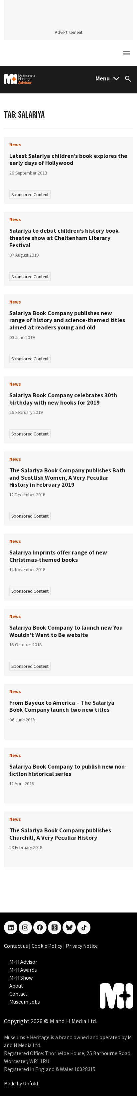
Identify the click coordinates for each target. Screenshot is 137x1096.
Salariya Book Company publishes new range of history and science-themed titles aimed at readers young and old (67, 320)
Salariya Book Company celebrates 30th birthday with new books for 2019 (63, 398)
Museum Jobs (24, 1001)
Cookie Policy (47, 945)
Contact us (16, 945)
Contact (18, 993)
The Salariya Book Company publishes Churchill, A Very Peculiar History (60, 833)
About (16, 985)
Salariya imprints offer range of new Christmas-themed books (58, 555)
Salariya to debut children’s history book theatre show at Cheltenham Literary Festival (64, 238)
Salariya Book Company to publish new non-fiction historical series (68, 770)
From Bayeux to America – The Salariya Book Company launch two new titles (61, 706)
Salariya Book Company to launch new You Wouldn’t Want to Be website (66, 631)
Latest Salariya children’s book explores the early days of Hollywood (68, 159)
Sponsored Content (30, 194)
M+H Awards (23, 969)
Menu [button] (102, 78)
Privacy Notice (82, 945)
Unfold (30, 1083)
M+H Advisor (23, 961)
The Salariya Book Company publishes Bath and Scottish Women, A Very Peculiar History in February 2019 (67, 477)
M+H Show (21, 977)
